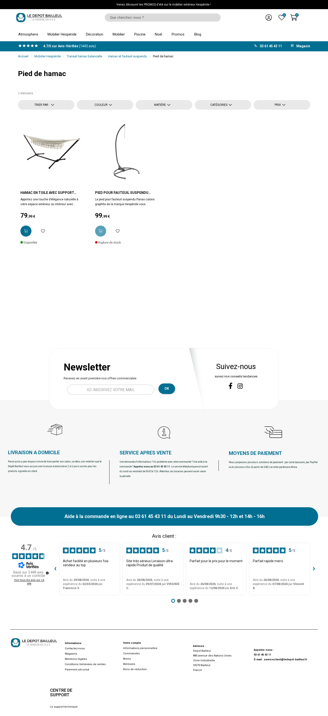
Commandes (131, 653)
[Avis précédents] (55, 569)
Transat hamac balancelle (84, 56)
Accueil (23, 56)
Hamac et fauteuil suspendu (127, 56)
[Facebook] (230, 386)
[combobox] (161, 17)
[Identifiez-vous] (268, 17)
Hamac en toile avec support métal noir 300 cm (47, 193)
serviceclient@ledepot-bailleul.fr (285, 659)
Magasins (71, 653)
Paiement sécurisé (77, 669)
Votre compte (132, 642)
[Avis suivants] (313, 569)
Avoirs (127, 658)
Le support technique (64, 706)
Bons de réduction (135, 669)
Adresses (129, 664)
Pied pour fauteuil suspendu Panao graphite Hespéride (121, 193)
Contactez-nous (75, 648)
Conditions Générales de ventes (85, 664)
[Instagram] (240, 386)
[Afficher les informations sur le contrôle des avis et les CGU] (47, 573)
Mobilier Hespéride (47, 56)
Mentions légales (76, 659)
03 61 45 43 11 (262, 654)
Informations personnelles (140, 648)
